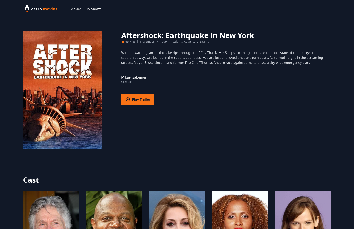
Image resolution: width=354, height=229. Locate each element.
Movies (76, 9)
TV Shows (93, 9)
